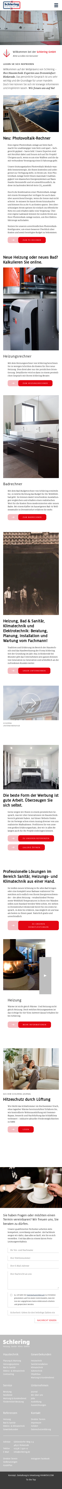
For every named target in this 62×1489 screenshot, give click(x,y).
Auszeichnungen (38, 1405)
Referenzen (10, 1413)
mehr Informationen (34, 1025)
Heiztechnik (36, 1361)
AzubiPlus (7, 1465)
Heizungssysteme (11, 1364)
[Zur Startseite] (16, 1346)
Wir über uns (37, 1395)
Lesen (26, 1129)
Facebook (45, 1458)
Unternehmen (39, 1385)
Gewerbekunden (41, 1354)
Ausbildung (36, 1401)
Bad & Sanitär (9, 1367)
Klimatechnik (37, 1367)
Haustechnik (10, 1354)
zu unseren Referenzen (36, 838)
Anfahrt (34, 1426)
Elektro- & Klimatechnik (14, 1371)
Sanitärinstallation (39, 1364)
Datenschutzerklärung (36, 1295)
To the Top (31, 1479)
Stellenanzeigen (10, 1462)
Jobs (33, 1398)
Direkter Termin (38, 1419)
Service (7, 1385)
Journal (34, 1391)
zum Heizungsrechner (35, 383)
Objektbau (36, 1374)
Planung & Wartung (12, 1361)
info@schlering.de (22, 1452)
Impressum (36, 1422)
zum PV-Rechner (32, 240)
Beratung (7, 1391)
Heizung (7, 1419)
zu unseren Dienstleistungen (38, 925)
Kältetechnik (36, 1371)
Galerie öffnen (31, 847)
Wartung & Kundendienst (42, 1377)
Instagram (35, 1458)
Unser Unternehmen (34, 671)
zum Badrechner (32, 517)
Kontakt (35, 1413)
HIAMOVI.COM (47, 1475)
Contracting (8, 1374)
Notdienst (7, 1395)
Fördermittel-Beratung (13, 1401)
